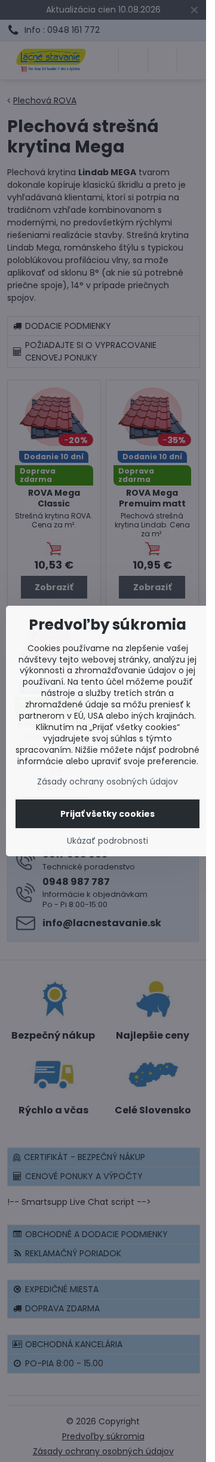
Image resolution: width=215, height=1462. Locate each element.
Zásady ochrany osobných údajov (107, 782)
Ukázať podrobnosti (107, 841)
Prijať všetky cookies (107, 814)
